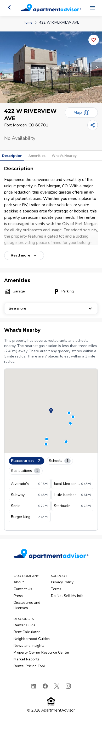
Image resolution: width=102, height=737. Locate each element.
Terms (56, 588)
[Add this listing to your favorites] (93, 40)
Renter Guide (25, 625)
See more (17, 308)
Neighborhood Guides (32, 638)
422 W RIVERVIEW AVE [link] (59, 22)
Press (18, 595)
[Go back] (9, 7)
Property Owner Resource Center (41, 652)
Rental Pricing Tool (29, 666)
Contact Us (23, 588)
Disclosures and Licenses (27, 605)
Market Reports (26, 659)
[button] (51, 67)
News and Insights (29, 645)
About (19, 582)
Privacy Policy (62, 582)
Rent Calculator (27, 631)
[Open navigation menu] (92, 8)
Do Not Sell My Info (67, 595)
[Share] (92, 125)
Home (27, 22)
